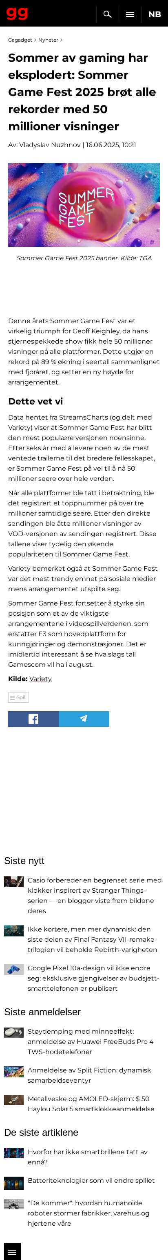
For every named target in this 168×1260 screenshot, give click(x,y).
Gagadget (17, 12)
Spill (22, 697)
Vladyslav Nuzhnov (50, 145)
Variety (40, 679)
